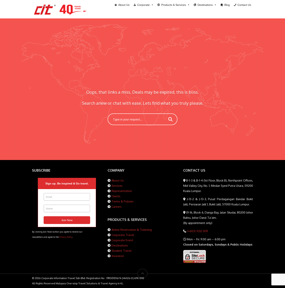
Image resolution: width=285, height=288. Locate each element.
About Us (117, 180)
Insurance (117, 256)
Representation (121, 191)
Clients (115, 196)
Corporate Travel (122, 235)
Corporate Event (122, 240)
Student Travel (121, 251)
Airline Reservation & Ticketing (131, 230)
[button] (173, 5)
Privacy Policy (65, 236)
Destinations (119, 245)
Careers (116, 206)
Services (117, 186)
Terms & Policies (122, 201)
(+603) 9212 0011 (197, 231)
